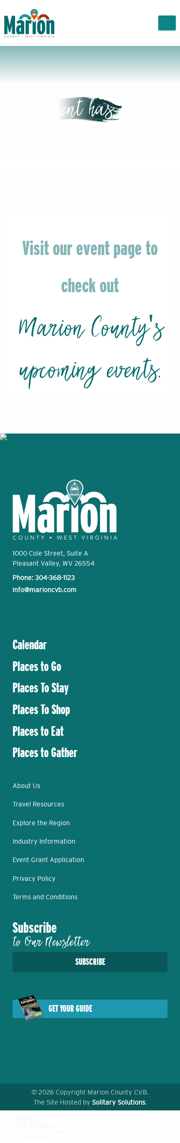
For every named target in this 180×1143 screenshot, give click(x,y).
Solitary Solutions (118, 1102)
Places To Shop (41, 709)
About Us (26, 785)
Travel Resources (38, 804)
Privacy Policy (34, 878)
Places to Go (37, 666)
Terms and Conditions (45, 897)
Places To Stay (41, 687)
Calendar (30, 644)
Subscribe (90, 962)
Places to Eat (38, 731)
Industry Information (44, 841)
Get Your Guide (70, 1008)
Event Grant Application (48, 859)
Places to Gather (45, 752)
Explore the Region (41, 823)
